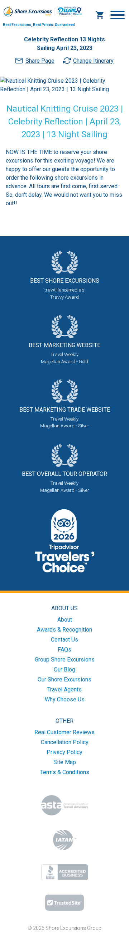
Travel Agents (64, 689)
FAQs (64, 649)
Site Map (64, 762)
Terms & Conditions (64, 772)
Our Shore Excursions (64, 679)
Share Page (39, 60)
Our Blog (64, 669)
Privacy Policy (64, 752)
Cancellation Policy (65, 742)
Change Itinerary (93, 60)
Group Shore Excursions (65, 659)
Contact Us (64, 639)
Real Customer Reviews (64, 732)
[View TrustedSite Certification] (64, 903)
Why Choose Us (65, 699)
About (64, 619)
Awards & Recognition (64, 629)
